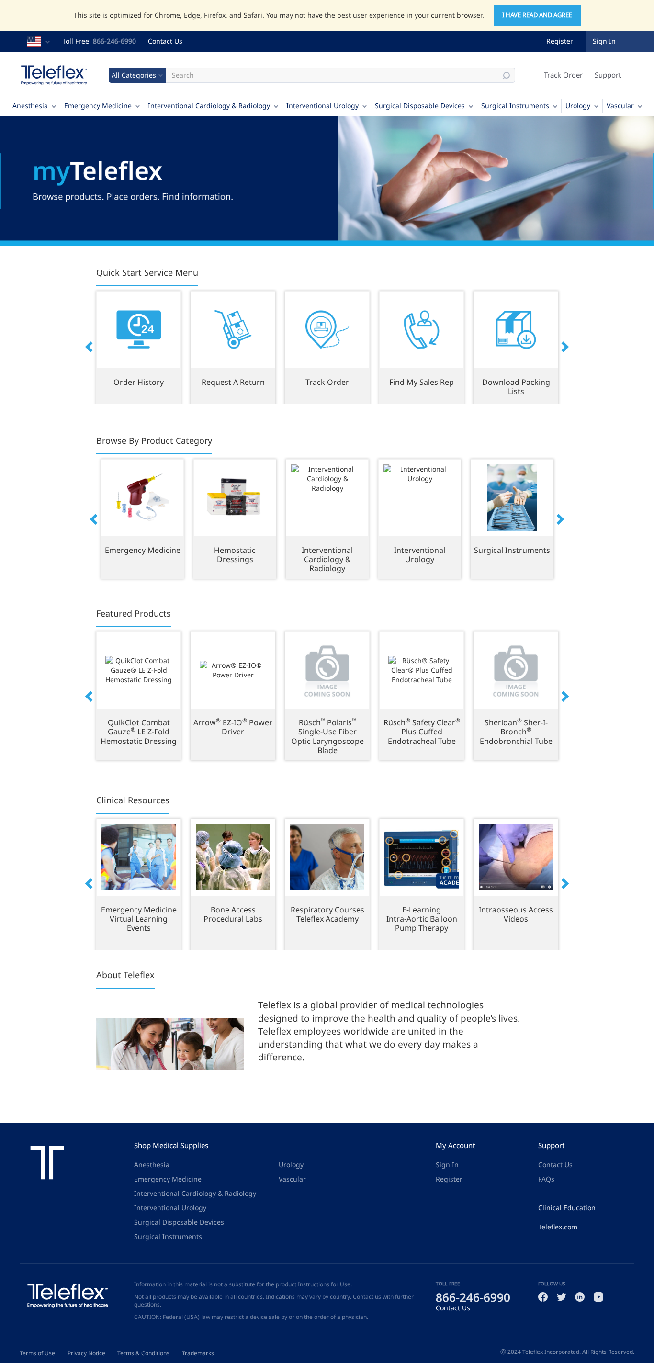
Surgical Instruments (515, 105)
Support (608, 75)
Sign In (447, 1164)
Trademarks (198, 1353)
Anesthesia (30, 105)
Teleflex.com (557, 1226)
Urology (577, 105)
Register (559, 40)
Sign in (604, 40)
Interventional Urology (322, 105)
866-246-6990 (114, 40)
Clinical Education (567, 1207)
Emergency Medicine (98, 105)
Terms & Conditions (143, 1353)
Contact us (367, 1297)
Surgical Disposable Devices (420, 105)
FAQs (546, 1178)
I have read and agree (537, 15)
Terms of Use (37, 1353)
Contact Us (165, 40)
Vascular (620, 105)
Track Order (563, 75)
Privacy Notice (86, 1353)
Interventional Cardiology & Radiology (209, 105)
